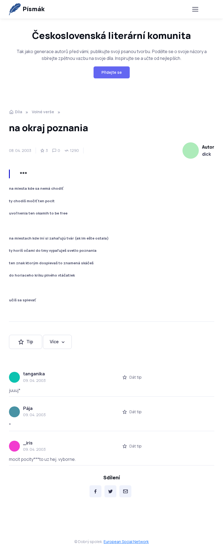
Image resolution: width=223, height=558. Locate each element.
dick (206, 154)
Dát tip (135, 377)
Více (54, 342)
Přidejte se (111, 72)
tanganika (34, 374)
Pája (28, 408)
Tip (29, 342)
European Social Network (126, 541)
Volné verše (43, 111)
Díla (18, 111)
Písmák (34, 9)
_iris (28, 443)
